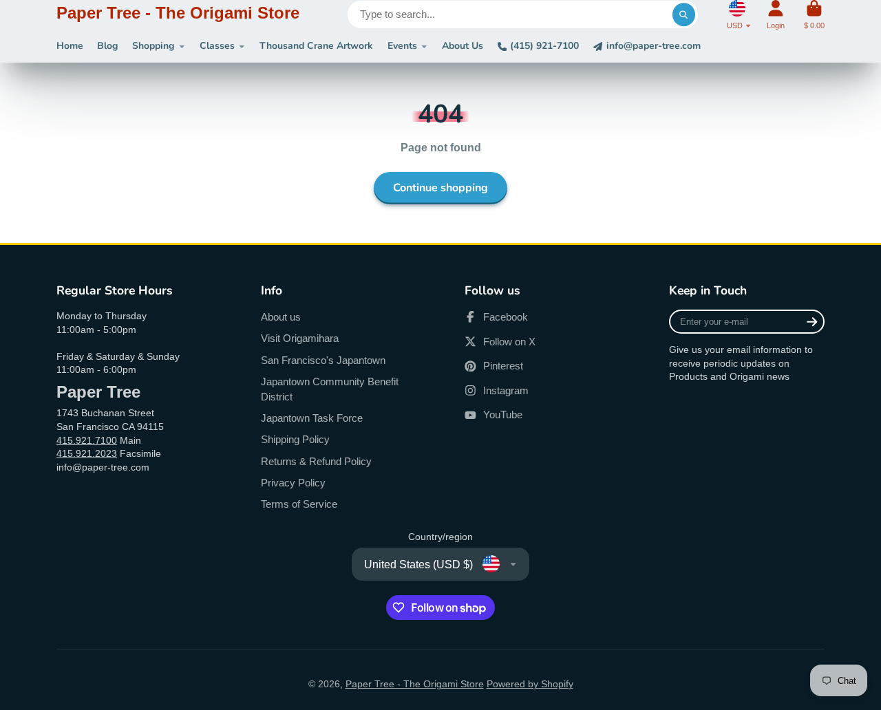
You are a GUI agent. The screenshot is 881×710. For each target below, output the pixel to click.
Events (402, 45)
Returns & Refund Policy (316, 461)
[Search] (684, 14)
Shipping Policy (295, 439)
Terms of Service (299, 504)
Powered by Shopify (530, 683)
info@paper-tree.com (653, 45)
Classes (217, 45)
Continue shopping (440, 187)
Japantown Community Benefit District (330, 389)
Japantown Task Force (312, 418)
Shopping (153, 45)
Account (776, 15)
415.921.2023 (86, 453)
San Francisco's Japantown (323, 360)
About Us (462, 45)
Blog (107, 45)
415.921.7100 (86, 440)
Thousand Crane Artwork (316, 45)
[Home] (177, 15)
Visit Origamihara (300, 338)
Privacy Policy (293, 482)
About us (281, 317)
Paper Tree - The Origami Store (415, 683)
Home (69, 45)
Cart (814, 15)
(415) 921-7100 (544, 45)
